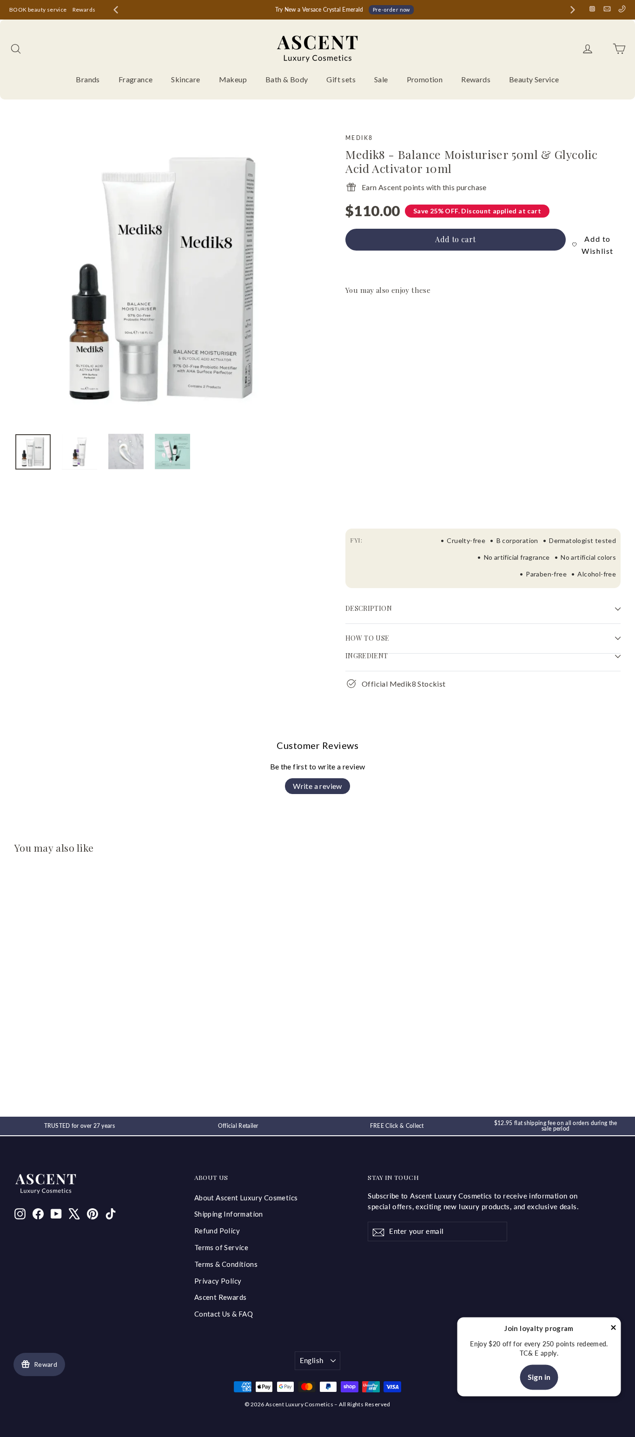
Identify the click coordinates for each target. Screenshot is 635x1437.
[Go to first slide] (572, 9)
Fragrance (136, 79)
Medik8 (359, 137)
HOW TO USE (367, 638)
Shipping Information (228, 1214)
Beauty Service (534, 79)
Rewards (84, 9)
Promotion (425, 79)
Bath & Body (286, 79)
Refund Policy (217, 1230)
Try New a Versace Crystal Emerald (319, 9)
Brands (87, 79)
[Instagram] (592, 9)
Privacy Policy (218, 1281)
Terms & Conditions (226, 1264)
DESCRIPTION (368, 608)
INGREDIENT (366, 655)
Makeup (233, 79)
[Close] (613, 1329)
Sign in (539, 1377)
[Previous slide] (115, 9)
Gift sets (341, 79)
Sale (381, 79)
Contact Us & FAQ (223, 1314)
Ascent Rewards (220, 1297)
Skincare (185, 79)
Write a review (317, 785)
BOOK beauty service (38, 9)
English (312, 1360)
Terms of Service (221, 1247)
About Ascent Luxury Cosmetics (246, 1197)
